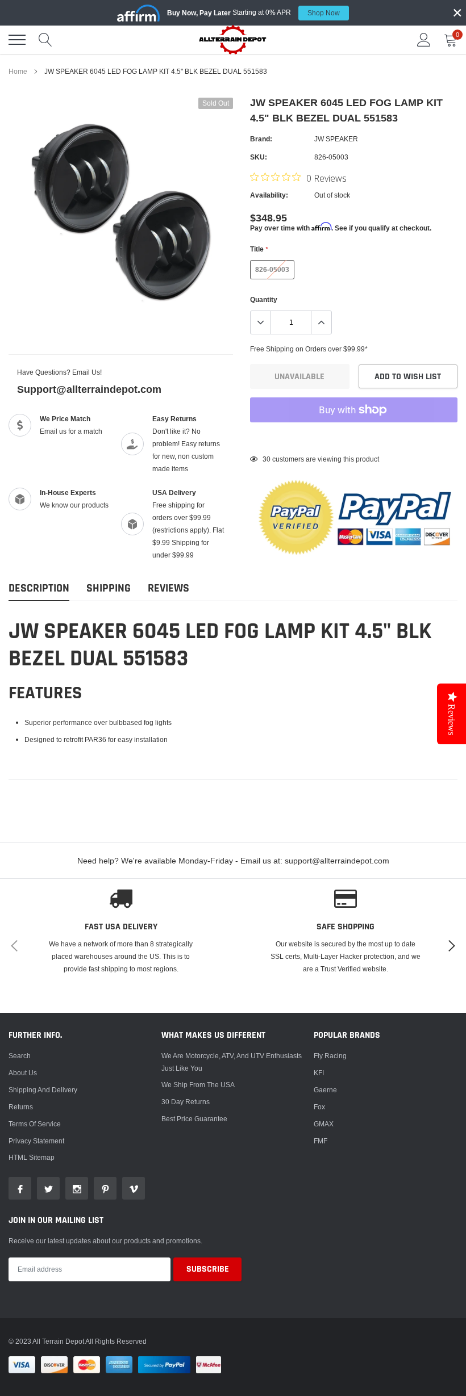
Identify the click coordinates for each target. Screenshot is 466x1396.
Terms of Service (35, 1124)
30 (267, 459)
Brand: (261, 139)
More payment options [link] (353, 437)
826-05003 (272, 269)
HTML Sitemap (32, 1157)
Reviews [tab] (168, 588)
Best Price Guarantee (194, 1118)
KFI (319, 1072)
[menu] (17, 39)
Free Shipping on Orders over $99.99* (309, 349)
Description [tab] (39, 588)
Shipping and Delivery (43, 1089)
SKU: (258, 157)
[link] (20, 1188)
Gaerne (325, 1089)
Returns (21, 1106)
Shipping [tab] (108, 588)
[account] (424, 39)
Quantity (263, 299)
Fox (319, 1106)
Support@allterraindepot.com (89, 389)
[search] (45, 40)
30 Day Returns (185, 1101)
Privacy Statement (36, 1141)
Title (259, 249)
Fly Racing (330, 1055)
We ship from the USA (198, 1084)
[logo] (233, 39)
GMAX (324, 1124)
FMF (320, 1141)
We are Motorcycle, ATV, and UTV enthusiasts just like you (231, 1061)
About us (23, 1072)
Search (20, 1055)
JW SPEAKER (336, 139)
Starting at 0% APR (253, 12)
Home (18, 71)
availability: (269, 195)
